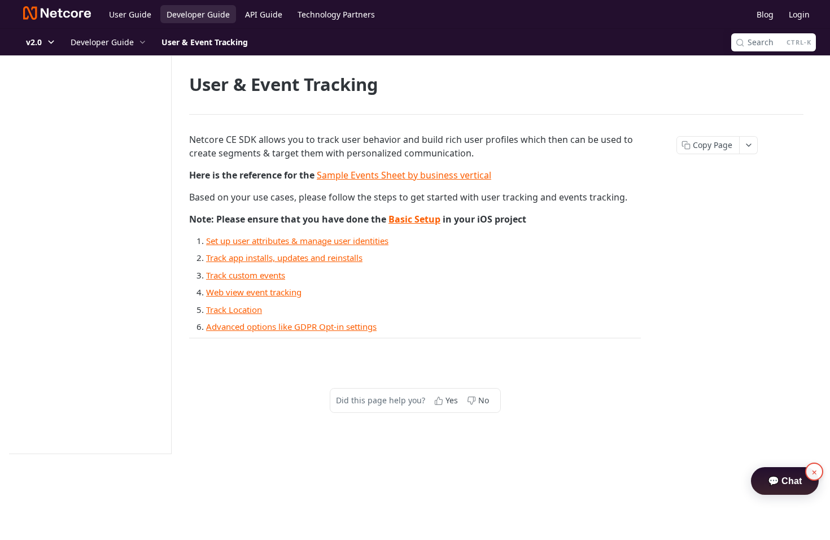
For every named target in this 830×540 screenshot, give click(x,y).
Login (799, 14)
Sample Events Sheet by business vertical (404, 175)
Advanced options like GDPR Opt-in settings (291, 326)
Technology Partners (336, 14)
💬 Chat (785, 481)
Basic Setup (414, 219)
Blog (765, 14)
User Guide (130, 14)
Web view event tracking (254, 292)
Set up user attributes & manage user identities (297, 240)
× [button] (814, 471)
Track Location (234, 309)
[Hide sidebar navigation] (169, 254)
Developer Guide (198, 14)
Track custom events (245, 275)
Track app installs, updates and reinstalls (284, 257)
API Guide (263, 14)
